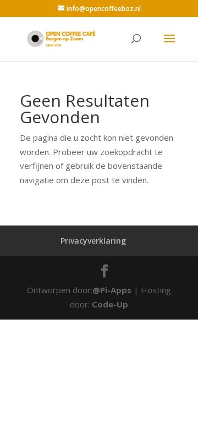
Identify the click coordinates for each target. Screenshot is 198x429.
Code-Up (110, 304)
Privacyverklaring (93, 240)
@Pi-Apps (111, 289)
